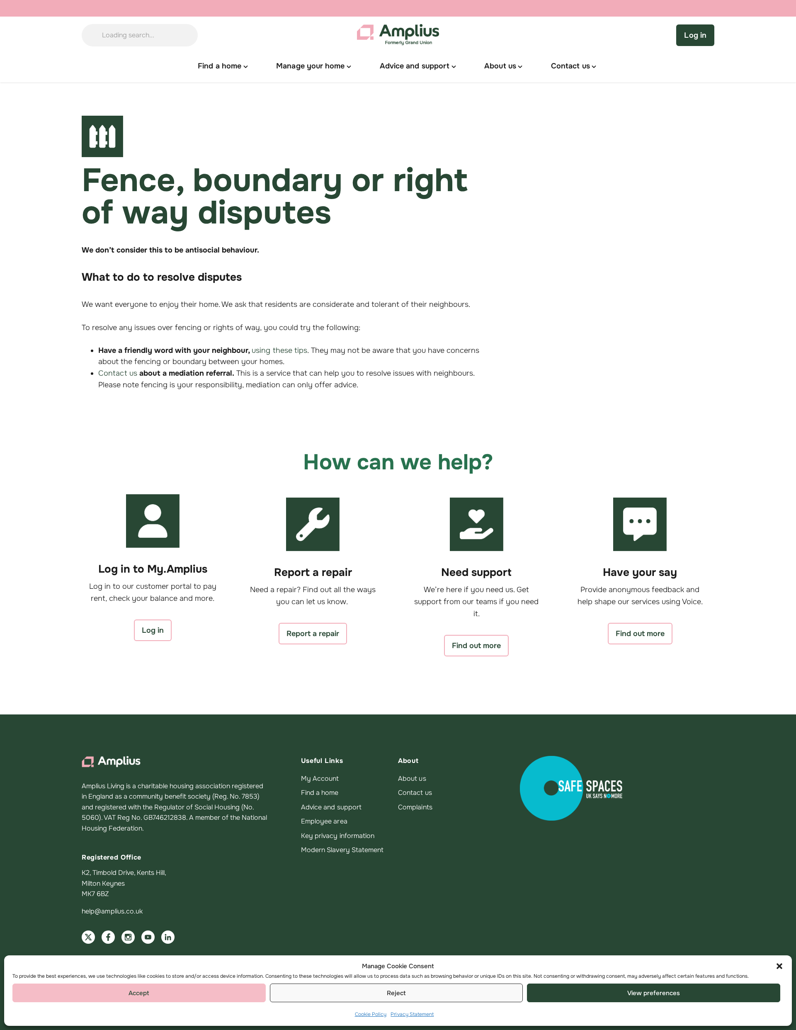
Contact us (117, 373)
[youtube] (148, 937)
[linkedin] (168, 937)
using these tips (279, 350)
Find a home (320, 792)
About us (412, 778)
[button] (779, 966)
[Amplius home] (398, 35)
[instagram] (128, 937)
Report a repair (312, 633)
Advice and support (331, 807)
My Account (320, 778)
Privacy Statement (412, 1014)
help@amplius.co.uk (112, 911)
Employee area (324, 821)
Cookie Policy (371, 1014)
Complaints (415, 807)
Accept (139, 993)
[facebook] (108, 937)
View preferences (653, 993)
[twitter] (88, 937)
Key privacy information (338, 835)
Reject (396, 993)
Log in (695, 35)
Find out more (476, 645)
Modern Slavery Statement (342, 849)
